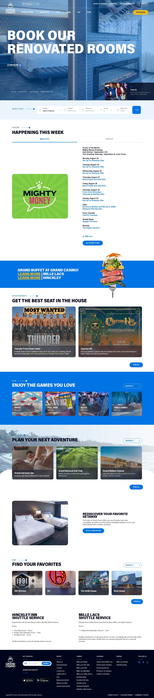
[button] (8, 683)
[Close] (119, 675)
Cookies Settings (96, 688)
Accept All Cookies (97, 677)
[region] (67, 682)
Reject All (96, 683)
